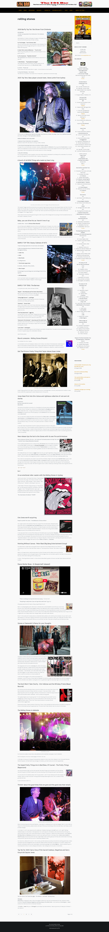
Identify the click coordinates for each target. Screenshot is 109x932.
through (34, 906)
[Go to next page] (29, 914)
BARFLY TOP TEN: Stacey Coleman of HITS (32, 243)
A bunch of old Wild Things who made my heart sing (36, 160)
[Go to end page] (31, 914)
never (25, 906)
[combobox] (82, 43)
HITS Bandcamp (22, 275)
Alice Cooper (22, 268)
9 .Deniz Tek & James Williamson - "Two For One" (29, 50)
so (39, 445)
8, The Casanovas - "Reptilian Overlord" (27, 56)
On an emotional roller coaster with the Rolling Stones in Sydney (40, 475)
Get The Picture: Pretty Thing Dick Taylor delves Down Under (39, 351)
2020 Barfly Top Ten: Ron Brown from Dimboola (34, 29)
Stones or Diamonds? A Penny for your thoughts (34, 623)
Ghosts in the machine (79, 384)
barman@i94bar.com (86, 55)
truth (21, 906)
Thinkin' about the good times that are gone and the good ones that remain (44, 785)
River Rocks (21, 258)
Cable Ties (21, 252)
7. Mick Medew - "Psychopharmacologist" (28, 61)
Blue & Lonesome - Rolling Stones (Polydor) (32, 338)
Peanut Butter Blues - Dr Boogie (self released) (34, 564)
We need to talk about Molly (81, 371)
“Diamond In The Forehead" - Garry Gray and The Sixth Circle (32, 320)
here (37, 295)
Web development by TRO (54, 928)
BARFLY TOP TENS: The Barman (29, 285)
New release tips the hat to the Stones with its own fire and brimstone (42, 436)
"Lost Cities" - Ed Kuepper (24, 327)
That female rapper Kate (24, 263)
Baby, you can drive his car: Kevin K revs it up (34, 221)
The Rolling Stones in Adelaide (28, 710)
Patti (20, 255)
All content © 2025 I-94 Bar (54, 924)
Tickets (83, 78)
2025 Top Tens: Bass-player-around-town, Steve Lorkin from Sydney (41, 78)
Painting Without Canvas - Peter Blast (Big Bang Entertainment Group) (42, 544)
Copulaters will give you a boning (82, 389)
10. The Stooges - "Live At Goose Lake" (27, 42)
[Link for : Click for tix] (82, 28)
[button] (39, 10)
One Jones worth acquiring (27, 518)
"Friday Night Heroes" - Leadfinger (26, 297)
